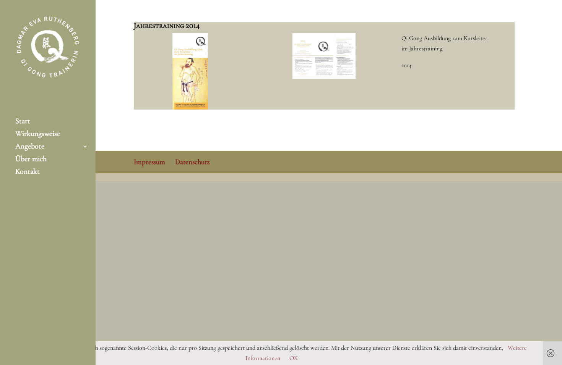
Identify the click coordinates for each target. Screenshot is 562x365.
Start (22, 122)
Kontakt (27, 172)
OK (293, 358)
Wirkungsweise (37, 134)
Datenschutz (192, 161)
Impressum (149, 161)
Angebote (29, 147)
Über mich (31, 159)
